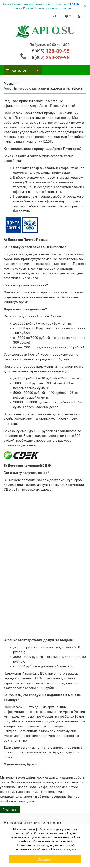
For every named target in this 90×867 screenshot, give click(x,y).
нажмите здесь (23, 801)
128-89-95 (51, 51)
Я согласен (10, 809)
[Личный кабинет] (79, 16)
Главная (9, 83)
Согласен (45, 859)
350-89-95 (51, 57)
